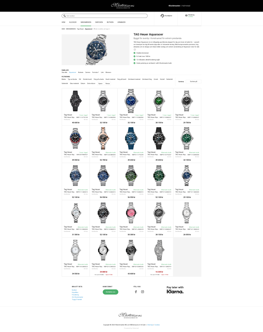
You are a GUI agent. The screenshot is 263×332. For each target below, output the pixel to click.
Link (102, 72)
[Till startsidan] (124, 5)
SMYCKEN (99, 22)
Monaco (108, 72)
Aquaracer (72, 72)
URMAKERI (122, 22)
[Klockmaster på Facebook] (136, 292)
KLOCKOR (72, 22)
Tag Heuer (80, 29)
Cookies (157, 325)
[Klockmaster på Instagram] (142, 292)
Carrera (87, 72)
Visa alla (64, 72)
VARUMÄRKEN (86, 22)
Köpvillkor (75, 292)
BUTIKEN (110, 22)
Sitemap (150, 325)
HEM (63, 22)
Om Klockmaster (77, 297)
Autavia (80, 72)
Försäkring (75, 295)
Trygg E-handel (77, 299)
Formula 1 (95, 72)
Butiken (74, 290)
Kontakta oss (110, 292)
